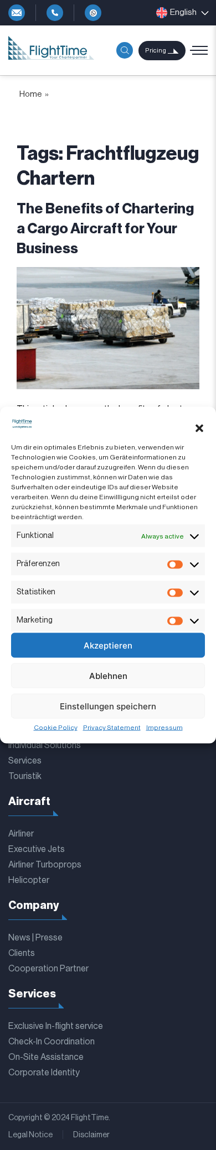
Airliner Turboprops (44, 864)
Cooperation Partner (48, 968)
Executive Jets (36, 849)
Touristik (25, 776)
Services (25, 760)
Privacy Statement (112, 727)
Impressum (164, 727)
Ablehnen (108, 675)
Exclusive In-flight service (55, 1026)
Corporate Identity (44, 1072)
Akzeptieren (108, 645)
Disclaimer (91, 1135)
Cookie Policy (56, 727)
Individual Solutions (44, 745)
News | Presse (35, 937)
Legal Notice (30, 1135)
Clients (21, 953)
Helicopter (28, 880)
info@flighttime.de (16, 12)
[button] (199, 427)
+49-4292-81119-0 (55, 12)
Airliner (21, 833)
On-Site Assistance (46, 1057)
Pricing (155, 51)
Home (30, 94)
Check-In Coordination (51, 1041)
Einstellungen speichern (108, 706)
